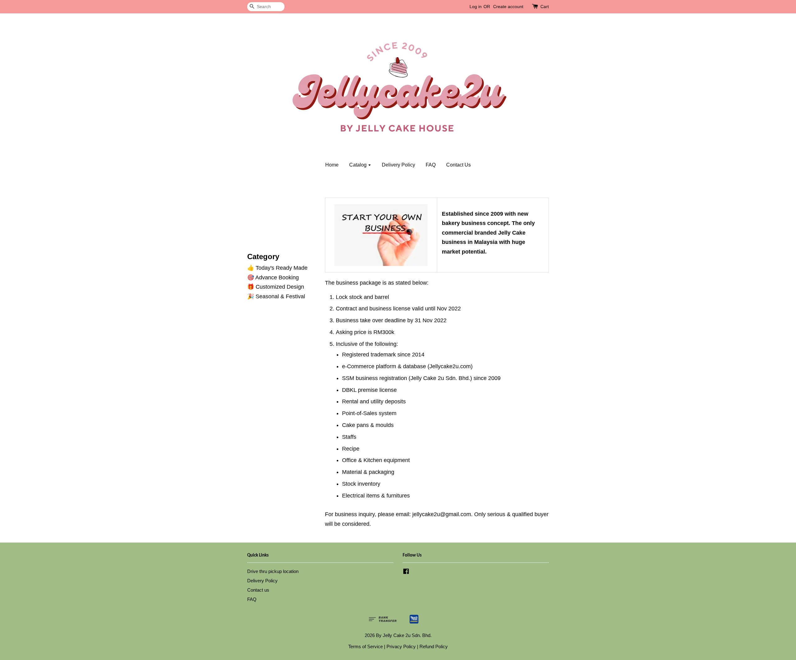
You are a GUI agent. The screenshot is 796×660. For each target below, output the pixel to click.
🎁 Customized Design (275, 287)
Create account (508, 6)
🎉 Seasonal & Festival (276, 296)
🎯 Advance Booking (273, 277)
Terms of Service (365, 646)
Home (332, 164)
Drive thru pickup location (272, 571)
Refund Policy (433, 646)
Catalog (358, 164)
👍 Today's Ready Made (277, 268)
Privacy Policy (401, 646)
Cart (544, 6)
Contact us (258, 590)
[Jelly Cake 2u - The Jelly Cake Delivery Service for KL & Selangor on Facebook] (406, 572)
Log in (476, 6)
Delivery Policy (398, 164)
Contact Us (458, 164)
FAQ (431, 164)
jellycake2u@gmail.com (441, 514)
